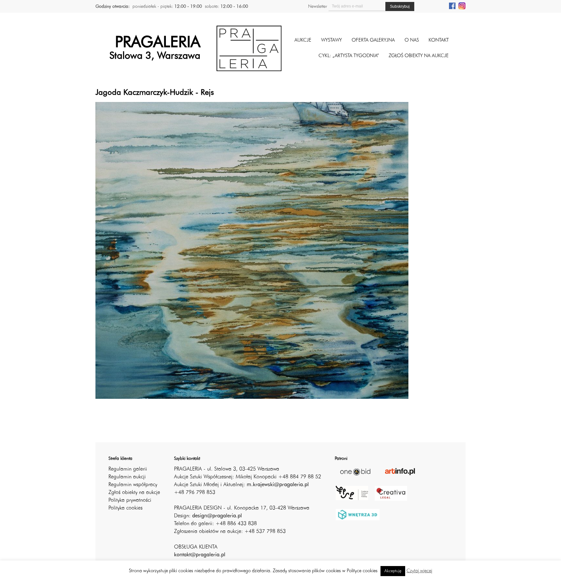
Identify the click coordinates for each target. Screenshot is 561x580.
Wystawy (331, 40)
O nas (412, 40)
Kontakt (439, 40)
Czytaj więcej (419, 571)
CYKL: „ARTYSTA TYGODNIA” (348, 56)
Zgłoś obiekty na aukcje (134, 492)
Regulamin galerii (127, 469)
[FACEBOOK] (452, 5)
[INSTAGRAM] (462, 5)
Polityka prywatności (129, 500)
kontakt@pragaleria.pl (199, 555)
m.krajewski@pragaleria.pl (278, 484)
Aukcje (302, 40)
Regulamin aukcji (127, 477)
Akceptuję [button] (392, 571)
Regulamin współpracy (132, 484)
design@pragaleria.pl (217, 516)
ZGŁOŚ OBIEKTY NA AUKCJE (419, 56)
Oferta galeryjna (373, 40)
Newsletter (317, 6)
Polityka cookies (125, 508)
